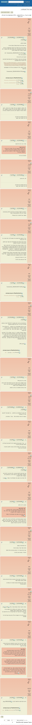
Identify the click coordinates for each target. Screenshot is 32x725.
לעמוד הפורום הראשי (5, 12)
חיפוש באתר (4, 2)
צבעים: (25, 720)
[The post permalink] (11, 38)
